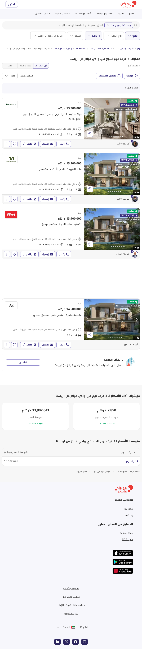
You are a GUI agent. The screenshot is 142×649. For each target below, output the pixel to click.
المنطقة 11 (80, 48)
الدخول (12, 4)
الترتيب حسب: (26, 76)
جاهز (10, 65)
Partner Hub (126, 533)
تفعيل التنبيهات (107, 76)
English (84, 627)
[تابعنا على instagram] (84, 642)
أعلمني (23, 362)
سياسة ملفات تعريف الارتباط (71, 605)
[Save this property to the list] (14, 144)
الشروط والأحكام (71, 588)
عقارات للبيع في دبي (125, 48)
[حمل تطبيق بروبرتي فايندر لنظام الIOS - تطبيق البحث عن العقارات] (123, 553)
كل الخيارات (41, 65)
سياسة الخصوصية (71, 597)
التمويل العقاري (42, 13)
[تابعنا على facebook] (75, 642)
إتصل (62, 144)
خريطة (130, 76)
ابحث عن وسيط (62, 13)
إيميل (45, 144)
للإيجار (121, 13)
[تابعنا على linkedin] (57, 642)
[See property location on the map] (90, 134)
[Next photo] (137, 118)
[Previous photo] (87, 118)
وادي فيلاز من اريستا (121, 25)
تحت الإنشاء (25, 65)
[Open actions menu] (7, 144)
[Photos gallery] (112, 118)
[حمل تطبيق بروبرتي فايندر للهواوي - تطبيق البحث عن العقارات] (123, 571)
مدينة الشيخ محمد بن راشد (101, 48)
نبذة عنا (128, 508)
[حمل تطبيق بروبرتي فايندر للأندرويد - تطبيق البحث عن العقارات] (123, 562)
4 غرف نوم (132, 461)
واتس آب (27, 144)
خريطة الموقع (71, 613)
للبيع (131, 13)
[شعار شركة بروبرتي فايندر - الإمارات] (128, 4)
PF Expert (127, 539)
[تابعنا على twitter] (66, 642)
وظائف (129, 515)
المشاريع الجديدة (104, 13)
